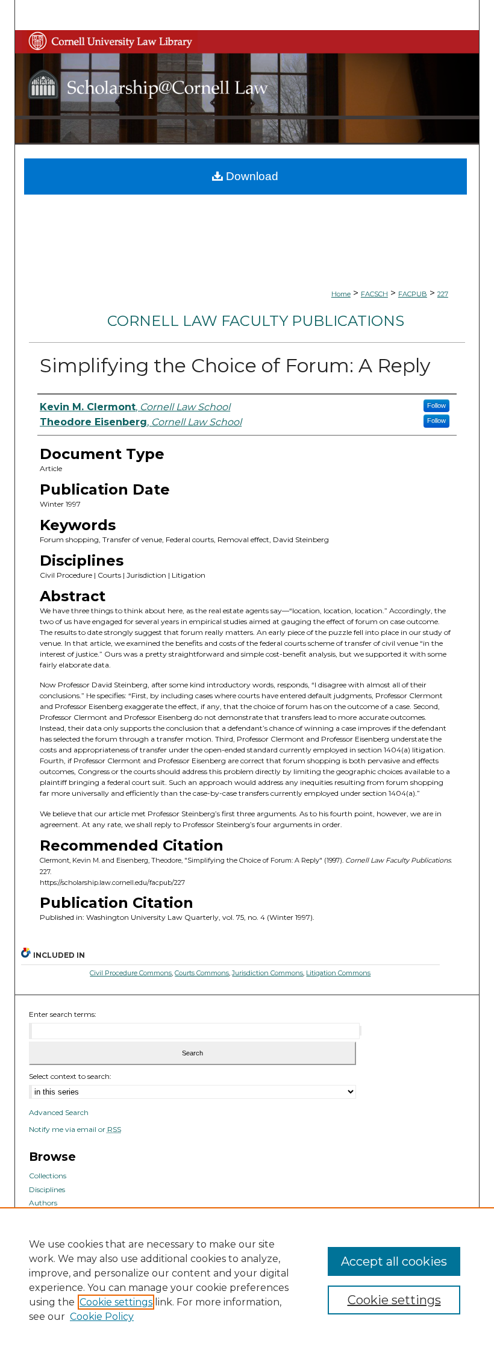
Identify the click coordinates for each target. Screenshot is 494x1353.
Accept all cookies (394, 1261)
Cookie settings (116, 1302)
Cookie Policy (102, 1316)
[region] (247, 1280)
